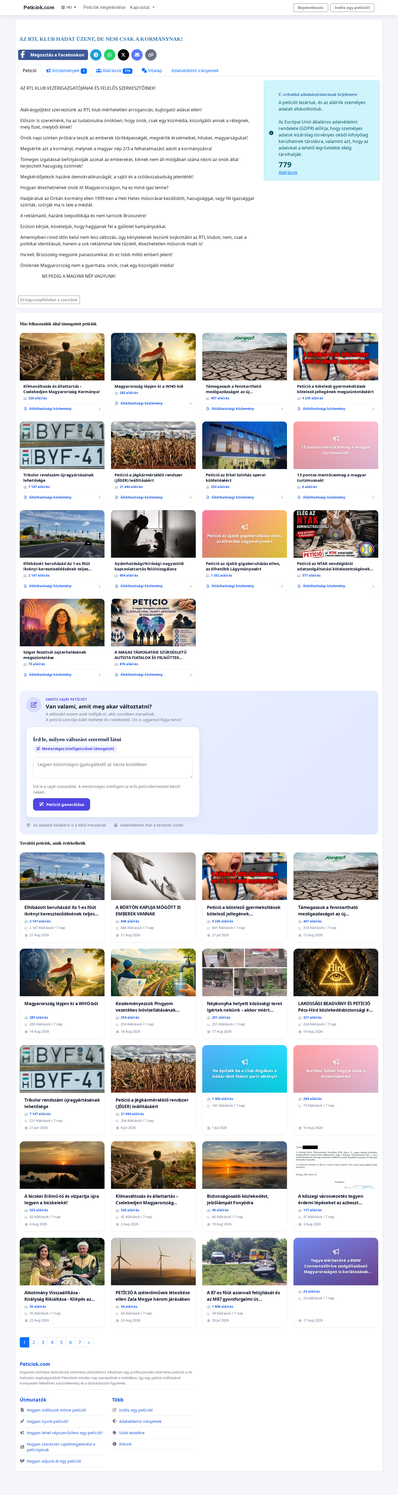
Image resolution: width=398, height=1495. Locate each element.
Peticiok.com (39, 7)
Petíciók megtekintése (104, 7)
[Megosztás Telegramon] (96, 55)
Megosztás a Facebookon (57, 55)
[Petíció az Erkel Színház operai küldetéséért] (244, 463)
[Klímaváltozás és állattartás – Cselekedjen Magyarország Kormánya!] (62, 374)
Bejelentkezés (311, 7)
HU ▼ (72, 7)
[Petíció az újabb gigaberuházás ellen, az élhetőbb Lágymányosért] (244, 551)
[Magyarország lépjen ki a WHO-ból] (153, 371)
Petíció (30, 70)
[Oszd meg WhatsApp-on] (109, 55)
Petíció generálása (65, 804)
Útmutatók (33, 1399)
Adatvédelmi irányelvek (195, 70)
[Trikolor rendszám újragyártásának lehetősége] (62, 463)
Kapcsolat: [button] (140, 7)
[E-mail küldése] (137, 55)
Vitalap (154, 70)
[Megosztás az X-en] (123, 55)
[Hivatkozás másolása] (150, 55)
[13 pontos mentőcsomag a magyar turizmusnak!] (335, 463)
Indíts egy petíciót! (352, 7)
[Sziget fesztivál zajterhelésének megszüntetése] (62, 640)
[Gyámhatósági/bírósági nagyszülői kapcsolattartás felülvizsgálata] (153, 551)
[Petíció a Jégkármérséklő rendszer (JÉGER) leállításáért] (153, 463)
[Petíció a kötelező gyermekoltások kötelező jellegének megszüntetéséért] (335, 374)
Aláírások (116, 70)
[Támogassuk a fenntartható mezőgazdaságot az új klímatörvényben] (244, 374)
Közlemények (68, 70)
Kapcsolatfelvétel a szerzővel (51, 299)
